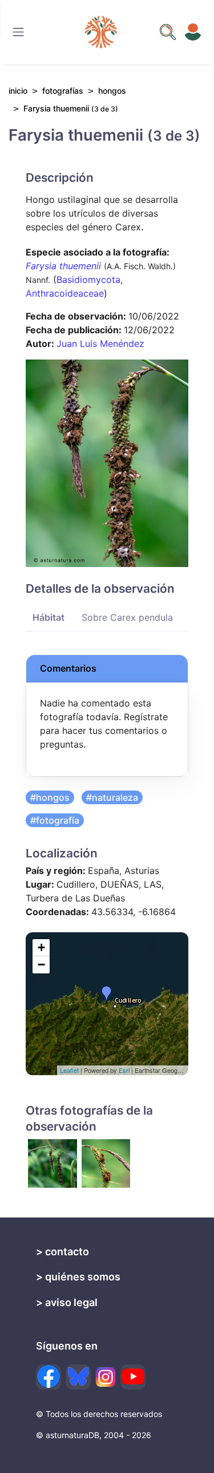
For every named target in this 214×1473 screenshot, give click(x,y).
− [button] (41, 964)
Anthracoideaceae (65, 293)
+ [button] (41, 947)
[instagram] (105, 1377)
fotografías (62, 90)
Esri (124, 1070)
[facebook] (48, 1377)
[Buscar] (18, 32)
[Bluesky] (78, 1377)
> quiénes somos (78, 1277)
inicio (18, 90)
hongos (112, 90)
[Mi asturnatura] (192, 32)
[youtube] (133, 1377)
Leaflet (69, 1070)
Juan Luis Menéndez (100, 343)
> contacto (62, 1252)
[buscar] (167, 32)
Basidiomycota (88, 279)
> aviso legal (67, 1302)
